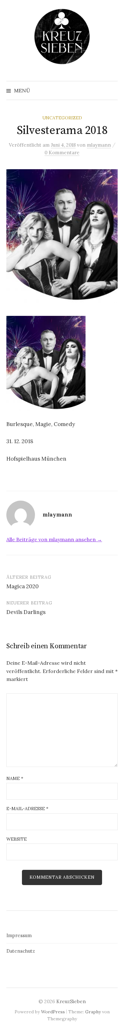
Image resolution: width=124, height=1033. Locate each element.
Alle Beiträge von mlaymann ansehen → (54, 539)
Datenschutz (20, 951)
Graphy (93, 1012)
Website (16, 839)
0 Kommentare (62, 153)
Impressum (19, 935)
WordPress (53, 1012)
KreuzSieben (71, 1001)
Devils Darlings (25, 612)
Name (14, 778)
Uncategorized (62, 118)
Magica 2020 (22, 586)
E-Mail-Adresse (27, 808)
